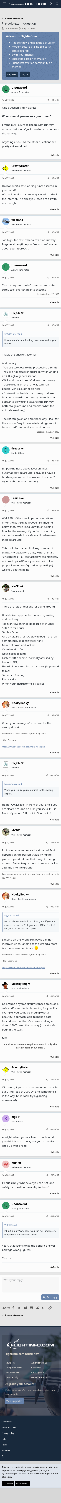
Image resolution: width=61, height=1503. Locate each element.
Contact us (7, 1421)
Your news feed (12, 1372)
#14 (52, 1079)
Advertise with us (39, 1362)
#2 (53, 178)
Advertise (6, 1450)
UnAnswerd (11, 28)
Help (4, 1439)
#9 (53, 715)
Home (4, 1444)
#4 (53, 277)
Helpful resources (39, 1377)
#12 (52, 906)
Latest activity (11, 1377)
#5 (53, 325)
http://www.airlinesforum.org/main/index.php (23, 746)
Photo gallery (37, 1372)
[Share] (48, 100)
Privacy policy (8, 1433)
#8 (53, 598)
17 (58, 99)
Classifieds (36, 1367)
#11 (52, 842)
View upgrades (14, 1400)
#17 (52, 1216)
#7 (53, 510)
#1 (53, 99)
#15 (52, 1129)
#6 (53, 460)
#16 (52, 1175)
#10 (52, 775)
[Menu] (4, 4)
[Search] (57, 4)
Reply (56, 154)
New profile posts (13, 1367)
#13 (52, 996)
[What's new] (51, 4)
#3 (53, 232)
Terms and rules (9, 1427)
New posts (10, 1362)
